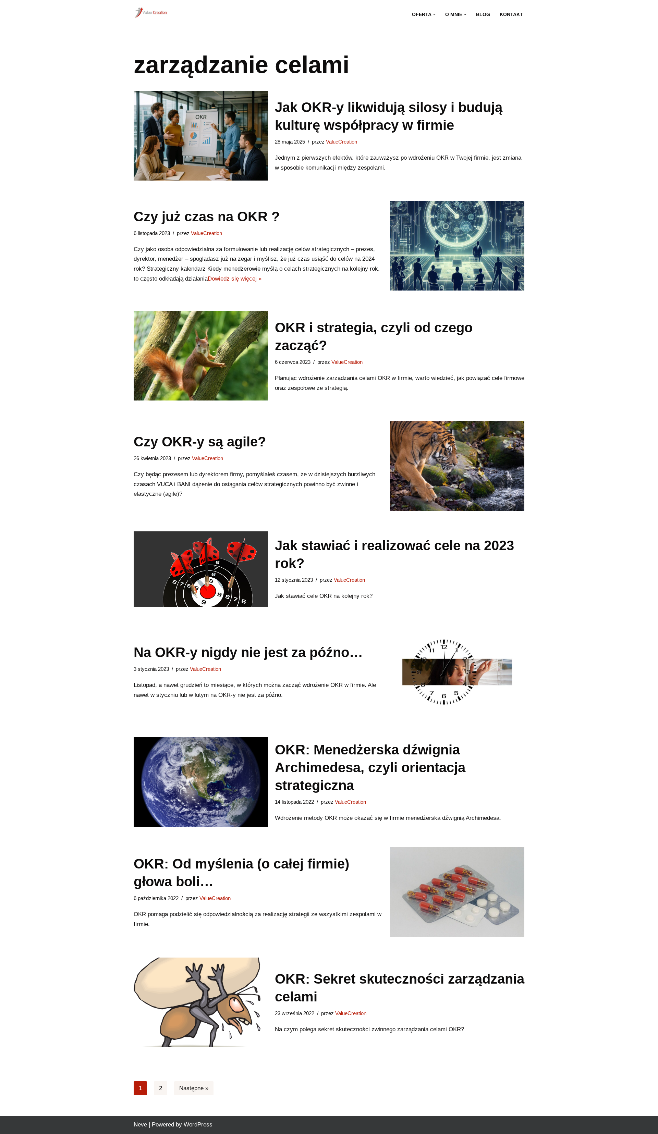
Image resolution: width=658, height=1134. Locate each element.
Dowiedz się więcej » (234, 278)
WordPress (198, 1124)
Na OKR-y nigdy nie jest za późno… (248, 652)
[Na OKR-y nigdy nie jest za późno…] (457, 672)
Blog (483, 14)
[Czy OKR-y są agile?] (457, 465)
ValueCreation (341, 142)
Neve (140, 1124)
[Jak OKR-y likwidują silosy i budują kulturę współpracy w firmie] (201, 135)
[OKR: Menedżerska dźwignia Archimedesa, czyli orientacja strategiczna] (201, 782)
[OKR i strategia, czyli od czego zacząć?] (201, 355)
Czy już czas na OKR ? (207, 216)
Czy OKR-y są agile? (200, 441)
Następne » (193, 1088)
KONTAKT (511, 14)
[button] (434, 14)
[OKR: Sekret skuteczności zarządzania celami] (201, 1002)
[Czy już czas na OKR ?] (457, 246)
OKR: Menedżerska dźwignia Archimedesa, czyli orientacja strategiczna (370, 767)
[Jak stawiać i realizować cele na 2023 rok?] (201, 569)
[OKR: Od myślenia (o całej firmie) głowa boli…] (457, 892)
